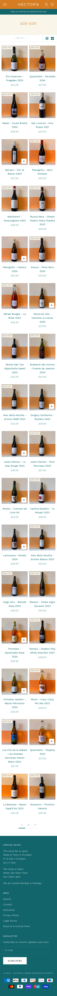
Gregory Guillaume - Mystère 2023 (42, 417)
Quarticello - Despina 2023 (42, 752)
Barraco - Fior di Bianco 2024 (14, 172)
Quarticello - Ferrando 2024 (42, 78)
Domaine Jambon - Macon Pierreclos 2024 (15, 703)
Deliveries (9, 910)
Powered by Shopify (42, 973)
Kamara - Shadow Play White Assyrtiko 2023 (42, 650)
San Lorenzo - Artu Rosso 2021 (42, 125)
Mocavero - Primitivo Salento (42, 806)
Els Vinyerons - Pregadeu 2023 (15, 78)
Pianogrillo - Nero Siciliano (42, 172)
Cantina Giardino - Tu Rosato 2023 (42, 510)
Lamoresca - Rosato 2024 (14, 557)
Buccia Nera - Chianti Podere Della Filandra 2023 (42, 220)
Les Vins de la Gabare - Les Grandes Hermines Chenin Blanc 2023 (14, 756)
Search (7, 899)
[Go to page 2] (35, 824)
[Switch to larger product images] (47, 38)
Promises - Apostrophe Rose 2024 (15, 652)
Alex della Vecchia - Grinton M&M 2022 (14, 417)
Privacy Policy (11, 915)
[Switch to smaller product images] (52, 38)
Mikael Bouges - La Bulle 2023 (15, 316)
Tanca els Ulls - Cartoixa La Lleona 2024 (42, 318)
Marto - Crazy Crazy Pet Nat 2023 (42, 701)
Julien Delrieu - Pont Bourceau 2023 (42, 463)
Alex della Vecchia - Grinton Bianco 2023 (42, 557)
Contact (7, 904)
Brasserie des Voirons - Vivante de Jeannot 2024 (42, 368)
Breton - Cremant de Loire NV (15, 510)
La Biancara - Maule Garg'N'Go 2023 (14, 806)
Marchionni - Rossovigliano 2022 (15, 218)
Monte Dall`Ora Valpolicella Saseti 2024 (14, 368)
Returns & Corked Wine (16, 926)
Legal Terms (10, 920)
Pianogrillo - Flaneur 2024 (14, 269)
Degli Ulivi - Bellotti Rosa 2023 (14, 604)
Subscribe (15, 960)
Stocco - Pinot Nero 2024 (42, 269)
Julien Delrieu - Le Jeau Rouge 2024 (15, 463)
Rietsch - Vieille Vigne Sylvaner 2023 (42, 604)
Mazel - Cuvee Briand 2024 (14, 125)
